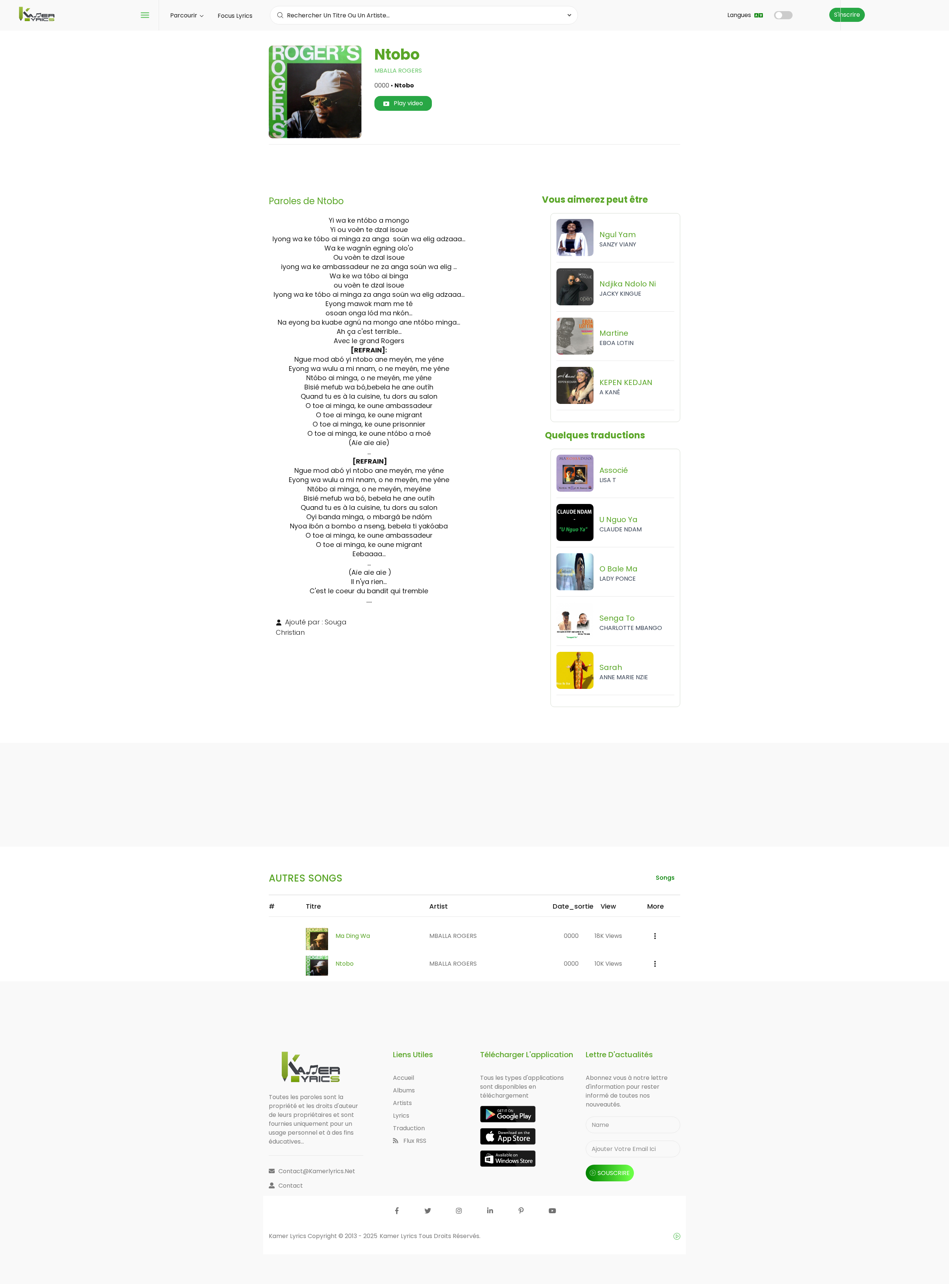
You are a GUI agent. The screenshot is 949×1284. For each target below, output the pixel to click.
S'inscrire (847, 14)
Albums (404, 1090)
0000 (571, 936)
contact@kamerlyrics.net (316, 1171)
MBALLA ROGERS (398, 70)
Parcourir (184, 15)
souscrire (614, 1173)
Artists (402, 1103)
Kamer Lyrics (399, 1236)
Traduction (409, 1128)
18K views (608, 936)
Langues (740, 15)
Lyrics (401, 1115)
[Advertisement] (474, 167)
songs (665, 877)
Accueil (403, 1078)
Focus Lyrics (235, 15)
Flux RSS (414, 1141)
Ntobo (344, 963)
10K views (608, 963)
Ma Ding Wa (352, 936)
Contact (290, 1185)
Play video (407, 103)
